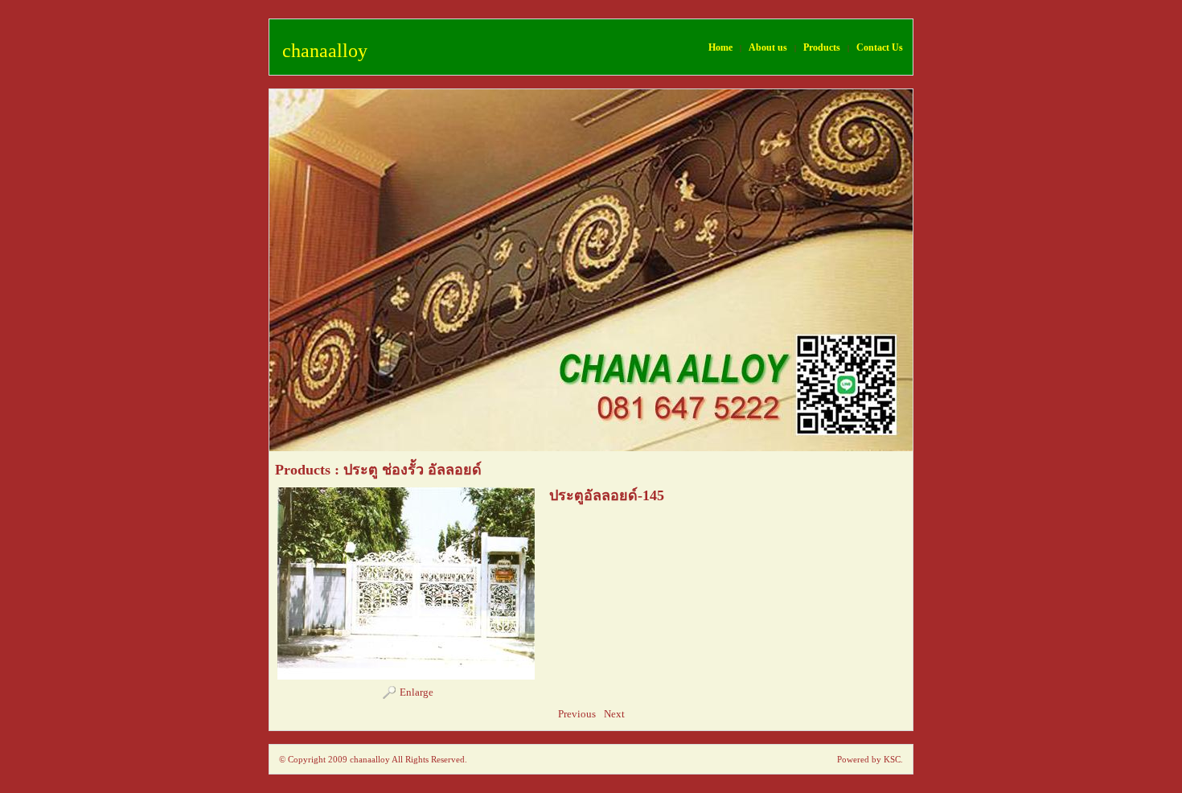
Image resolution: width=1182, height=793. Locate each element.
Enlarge (416, 692)
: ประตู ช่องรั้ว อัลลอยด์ (408, 470)
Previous (577, 714)
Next (614, 714)
